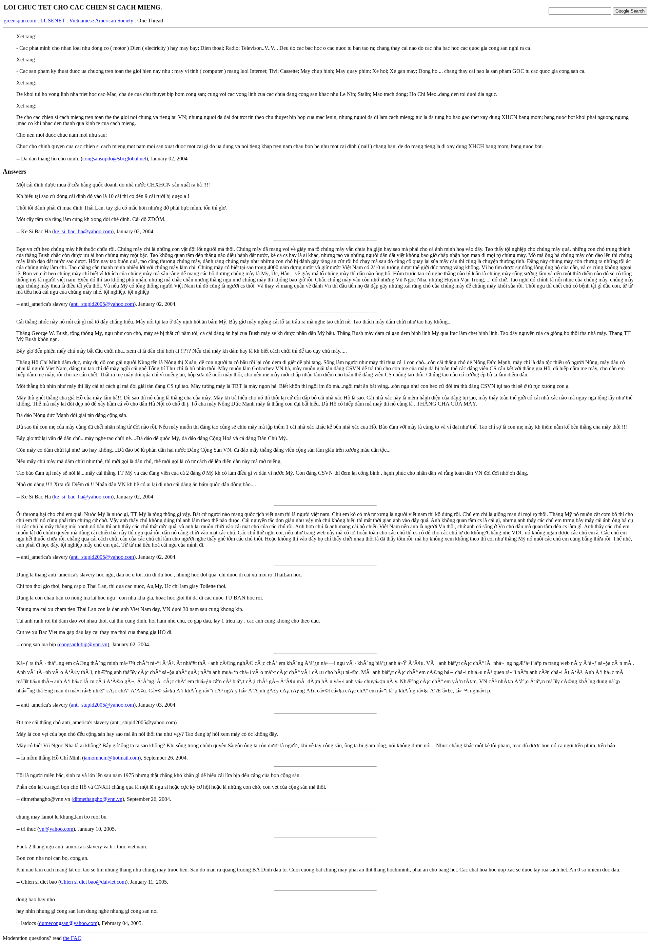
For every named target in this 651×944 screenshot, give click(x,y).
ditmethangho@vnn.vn (97, 799)
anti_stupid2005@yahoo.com (102, 304)
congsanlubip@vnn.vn (83, 644)
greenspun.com (20, 20)
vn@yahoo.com (56, 829)
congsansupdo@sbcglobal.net (114, 158)
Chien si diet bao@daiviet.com (93, 882)
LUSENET (52, 20)
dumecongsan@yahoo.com (68, 923)
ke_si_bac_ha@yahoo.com (83, 231)
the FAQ (72, 938)
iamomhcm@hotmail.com (111, 758)
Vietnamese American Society (101, 20)
